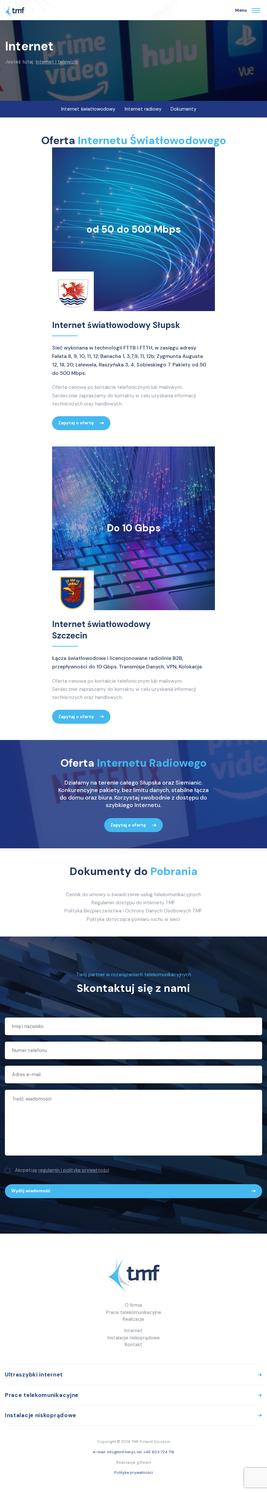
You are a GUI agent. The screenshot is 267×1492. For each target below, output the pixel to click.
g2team (144, 1462)
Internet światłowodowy (88, 109)
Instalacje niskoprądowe (133, 1338)
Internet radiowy (143, 109)
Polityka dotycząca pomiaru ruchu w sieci (133, 919)
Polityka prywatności (133, 1472)
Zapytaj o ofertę (76, 423)
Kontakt (133, 1345)
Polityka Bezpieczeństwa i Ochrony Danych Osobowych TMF (133, 911)
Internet (133, 1331)
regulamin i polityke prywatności (73, 1170)
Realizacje (133, 1319)
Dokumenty (183, 109)
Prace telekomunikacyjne (133, 1312)
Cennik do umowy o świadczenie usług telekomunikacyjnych (133, 894)
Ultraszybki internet (34, 1374)
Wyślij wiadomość (30, 1191)
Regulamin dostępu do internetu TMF (133, 902)
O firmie (133, 1305)
